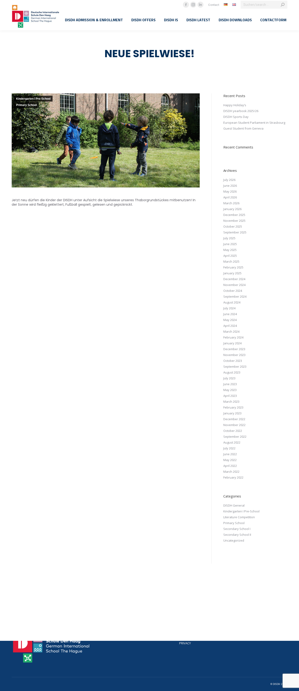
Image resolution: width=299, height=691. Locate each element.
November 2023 (234, 355)
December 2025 (234, 215)
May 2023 (230, 390)
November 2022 (234, 425)
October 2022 (232, 431)
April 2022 (230, 466)
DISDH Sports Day (236, 117)
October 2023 (232, 361)
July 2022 (229, 448)
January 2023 (232, 413)
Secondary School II (237, 534)
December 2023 (234, 349)
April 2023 (230, 396)
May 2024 (230, 320)
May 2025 (230, 250)
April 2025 (230, 256)
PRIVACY (185, 643)
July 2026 (229, 180)
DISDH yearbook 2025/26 (240, 111)
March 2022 (231, 471)
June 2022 (230, 454)
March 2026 (231, 203)
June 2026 (230, 185)
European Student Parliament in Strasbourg (254, 122)
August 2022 (231, 442)
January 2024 (232, 343)
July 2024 (229, 308)
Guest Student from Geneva (243, 128)
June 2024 (230, 314)
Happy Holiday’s (234, 105)
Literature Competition (239, 517)
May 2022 (230, 460)
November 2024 (234, 285)
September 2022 (234, 436)
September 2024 (234, 296)
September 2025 (234, 232)
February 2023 (233, 407)
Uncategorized (233, 540)
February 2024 (233, 337)
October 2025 (232, 226)
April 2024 (230, 326)
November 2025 (234, 221)
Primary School (26, 105)
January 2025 (232, 273)
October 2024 (232, 291)
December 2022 (234, 419)
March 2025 (231, 261)
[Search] (283, 5)
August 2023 (231, 372)
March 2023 (231, 401)
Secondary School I (236, 529)
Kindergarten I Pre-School (33, 98)
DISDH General (234, 505)
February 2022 (233, 477)
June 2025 (230, 244)
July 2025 (229, 238)
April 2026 (230, 197)
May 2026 (230, 191)
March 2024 (231, 331)
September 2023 (234, 366)
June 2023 (230, 384)
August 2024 (231, 302)
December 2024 (234, 279)
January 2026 (232, 209)
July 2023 (229, 378)
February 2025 (233, 267)
